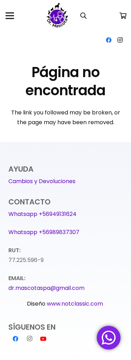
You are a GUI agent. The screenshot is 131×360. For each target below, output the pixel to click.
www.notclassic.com (75, 304)
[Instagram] (119, 40)
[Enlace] (58, 16)
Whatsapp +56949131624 (42, 214)
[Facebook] (108, 40)
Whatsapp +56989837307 (43, 232)
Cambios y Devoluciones (41, 181)
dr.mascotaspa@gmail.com (46, 288)
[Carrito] (123, 15)
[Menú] (10, 15)
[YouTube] (43, 339)
